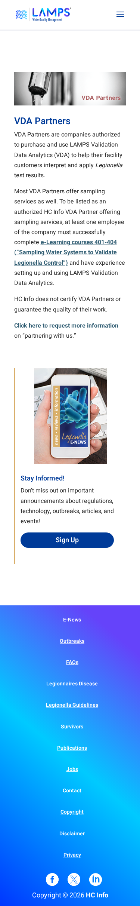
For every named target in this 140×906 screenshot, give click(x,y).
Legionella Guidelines (72, 705)
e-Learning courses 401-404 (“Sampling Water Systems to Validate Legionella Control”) (65, 252)
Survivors (72, 727)
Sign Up (67, 540)
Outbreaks (72, 641)
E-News (72, 620)
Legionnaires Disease (72, 684)
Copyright (72, 812)
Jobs (72, 769)
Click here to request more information (66, 325)
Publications (72, 748)
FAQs (72, 662)
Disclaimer (72, 834)
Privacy (72, 855)
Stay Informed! (43, 478)
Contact (72, 791)
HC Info (97, 895)
